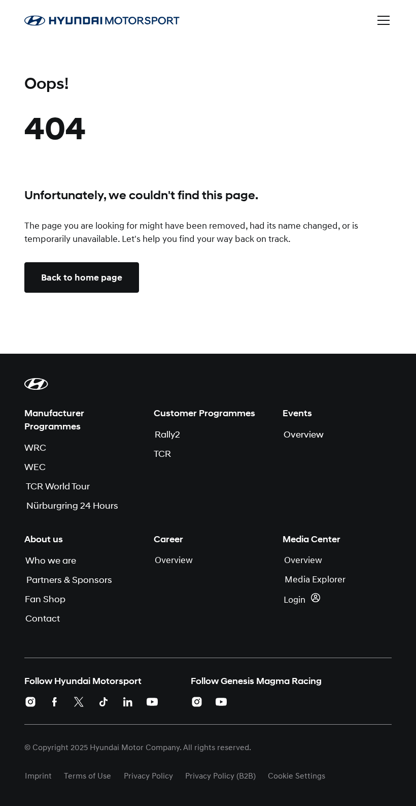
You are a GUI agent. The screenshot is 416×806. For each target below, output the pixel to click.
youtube (152, 702)
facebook (55, 702)
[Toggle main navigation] (383, 20)
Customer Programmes (204, 413)
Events (297, 413)
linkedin (128, 702)
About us (43, 539)
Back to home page (81, 277)
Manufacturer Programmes (54, 420)
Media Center (311, 539)
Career (168, 539)
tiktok (103, 702)
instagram (30, 702)
